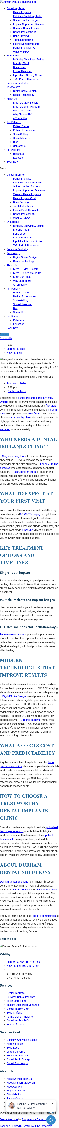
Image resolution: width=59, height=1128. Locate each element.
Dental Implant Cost (24, 32)
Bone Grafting (21, 35)
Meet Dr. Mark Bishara (25, 102)
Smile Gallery (20, 134)
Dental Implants (16, 8)
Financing (27, 530)
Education (18, 157)
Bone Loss (19, 67)
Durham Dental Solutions (14, 881)
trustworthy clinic (21, 417)
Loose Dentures (22, 71)
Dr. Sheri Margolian (46, 889)
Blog (15, 142)
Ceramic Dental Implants (27, 28)
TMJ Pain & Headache (26, 79)
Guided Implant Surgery (26, 20)
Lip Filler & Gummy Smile (27, 75)
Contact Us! (19, 145)
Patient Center (21, 126)
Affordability (20, 118)
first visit (51, 405)
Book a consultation (44, 915)
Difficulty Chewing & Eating (28, 59)
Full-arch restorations (12, 634)
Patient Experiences (24, 130)
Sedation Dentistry (17, 83)
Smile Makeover (22, 138)
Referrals (18, 153)
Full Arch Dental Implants (27, 16)
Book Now (12, 161)
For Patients (14, 122)
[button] (29, 168)
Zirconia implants (31, 719)
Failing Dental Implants (26, 43)
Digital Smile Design (25, 90)
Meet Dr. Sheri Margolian (27, 106)
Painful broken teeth (24, 471)
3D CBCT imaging (30, 514)
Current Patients (16, 348)
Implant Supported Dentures (29, 24)
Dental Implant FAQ (24, 47)
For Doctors (13, 149)
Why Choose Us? (23, 114)
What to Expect (21, 51)
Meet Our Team (22, 110)
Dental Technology (23, 94)
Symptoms (13, 55)
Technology (13, 87)
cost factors (35, 413)
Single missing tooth (14, 456)
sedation (5, 429)
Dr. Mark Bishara (20, 889)
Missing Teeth (21, 63)
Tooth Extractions (23, 39)
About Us (12, 98)
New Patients (14, 352)
